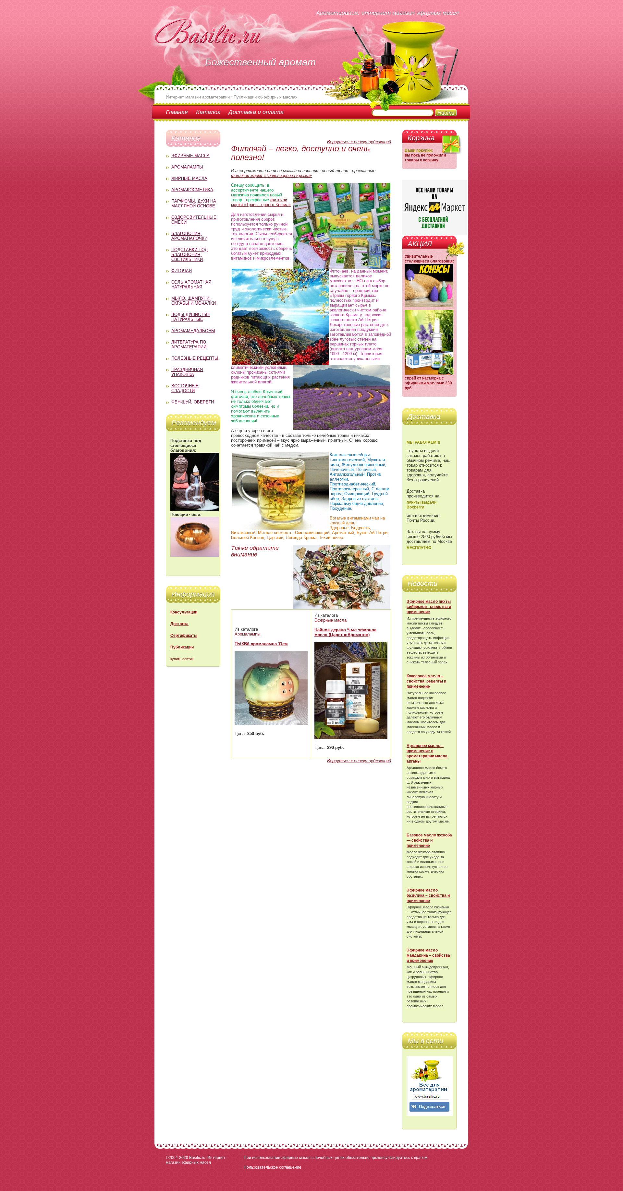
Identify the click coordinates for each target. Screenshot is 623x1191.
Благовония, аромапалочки (189, 236)
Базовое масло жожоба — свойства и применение (429, 840)
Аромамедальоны (193, 330)
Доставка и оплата (256, 112)
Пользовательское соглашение (272, 1167)
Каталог (208, 112)
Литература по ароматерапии (188, 344)
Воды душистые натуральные (190, 317)
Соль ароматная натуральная (191, 284)
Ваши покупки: (419, 150)
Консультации (183, 612)
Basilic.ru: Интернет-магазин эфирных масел (196, 1160)
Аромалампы (187, 167)
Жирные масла (189, 178)
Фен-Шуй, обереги (192, 402)
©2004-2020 (177, 1157)
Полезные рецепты (194, 358)
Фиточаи (181, 270)
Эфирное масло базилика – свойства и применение (428, 895)
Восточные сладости (185, 388)
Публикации (182, 647)
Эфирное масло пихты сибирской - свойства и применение (429, 606)
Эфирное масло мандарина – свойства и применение (428, 955)
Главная (177, 112)
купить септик (181, 659)
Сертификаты (183, 635)
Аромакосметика (192, 189)
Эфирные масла (190, 155)
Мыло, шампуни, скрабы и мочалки (193, 301)
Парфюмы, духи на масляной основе (193, 203)
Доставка (179, 624)
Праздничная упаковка (187, 372)
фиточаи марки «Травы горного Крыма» (271, 175)
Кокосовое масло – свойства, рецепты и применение (426, 681)
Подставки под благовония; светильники (189, 254)
